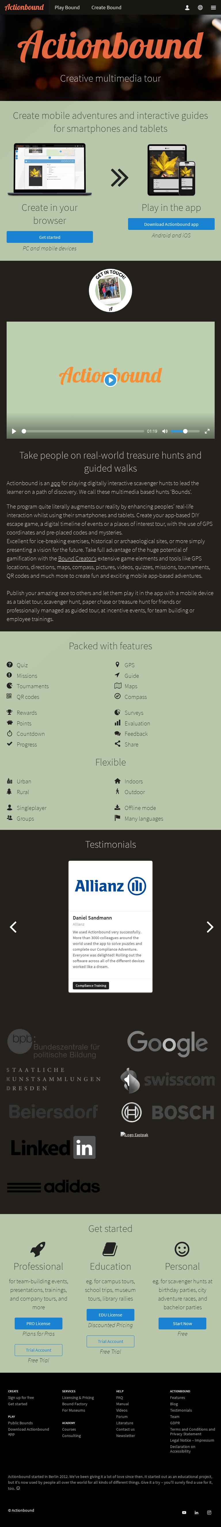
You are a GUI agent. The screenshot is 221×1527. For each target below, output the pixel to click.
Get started (49, 237)
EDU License (110, 1315)
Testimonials (181, 1410)
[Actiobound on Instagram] (209, 1512)
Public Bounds (20, 1423)
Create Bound (106, 7)
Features (177, 1397)
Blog (174, 1403)
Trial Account (38, 1350)
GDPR (175, 1422)
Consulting (71, 1435)
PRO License (38, 1323)
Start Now (182, 1323)
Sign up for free (21, 1397)
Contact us (125, 1429)
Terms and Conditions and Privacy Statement (192, 1431)
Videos (121, 1410)
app (55, 483)
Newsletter (125, 1435)
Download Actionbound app (171, 224)
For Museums (73, 1410)
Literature (124, 1422)
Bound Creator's (77, 558)
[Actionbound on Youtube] (184, 1512)
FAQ (119, 1397)
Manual (122, 1403)
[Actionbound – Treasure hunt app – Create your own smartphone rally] (24, 7)
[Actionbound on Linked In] (196, 1512)
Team (175, 1416)
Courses (69, 1429)
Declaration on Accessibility (182, 1448)
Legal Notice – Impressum (192, 1440)
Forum (122, 1416)
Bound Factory (74, 1403)
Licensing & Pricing (78, 1397)
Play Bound (67, 7)
